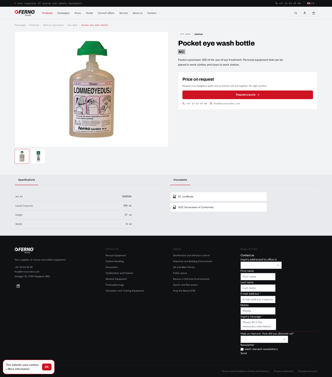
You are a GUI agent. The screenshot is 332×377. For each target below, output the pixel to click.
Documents (180, 179)
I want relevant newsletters (260, 349)
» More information (18, 369)
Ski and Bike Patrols (184, 267)
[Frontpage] (25, 13)
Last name (247, 282)
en (312, 3)
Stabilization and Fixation (119, 273)
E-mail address (251, 294)
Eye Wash (72, 25)
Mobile (245, 305)
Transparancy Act (307, 371)
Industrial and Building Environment (192, 261)
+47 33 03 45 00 (290, 3)
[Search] (295, 13)
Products (47, 13)
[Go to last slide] (21, 89)
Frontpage (20, 25)
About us (137, 13)
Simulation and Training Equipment (125, 290)
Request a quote (245, 94)
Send (244, 353)
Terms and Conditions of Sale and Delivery (245, 371)
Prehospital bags (115, 284)
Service (123, 13)
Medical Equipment (53, 25)
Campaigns (63, 13)
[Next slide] (161, 89)
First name (247, 271)
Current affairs (106, 13)
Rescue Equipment (116, 255)
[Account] (304, 13)
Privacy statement (284, 371)
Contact (151, 13)
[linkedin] (18, 286)
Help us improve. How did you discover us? (267, 333)
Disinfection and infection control (191, 255)
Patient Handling (115, 261)
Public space (180, 273)
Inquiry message (252, 316)
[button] (313, 13)
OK (47, 367)
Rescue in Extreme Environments (191, 278)
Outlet (89, 13)
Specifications (26, 179)
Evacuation (112, 267)
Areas (78, 13)
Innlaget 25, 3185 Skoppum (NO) (32, 276)
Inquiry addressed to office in (259, 259)
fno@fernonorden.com (227, 103)
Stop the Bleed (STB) (184, 290)
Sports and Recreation (185, 284)
